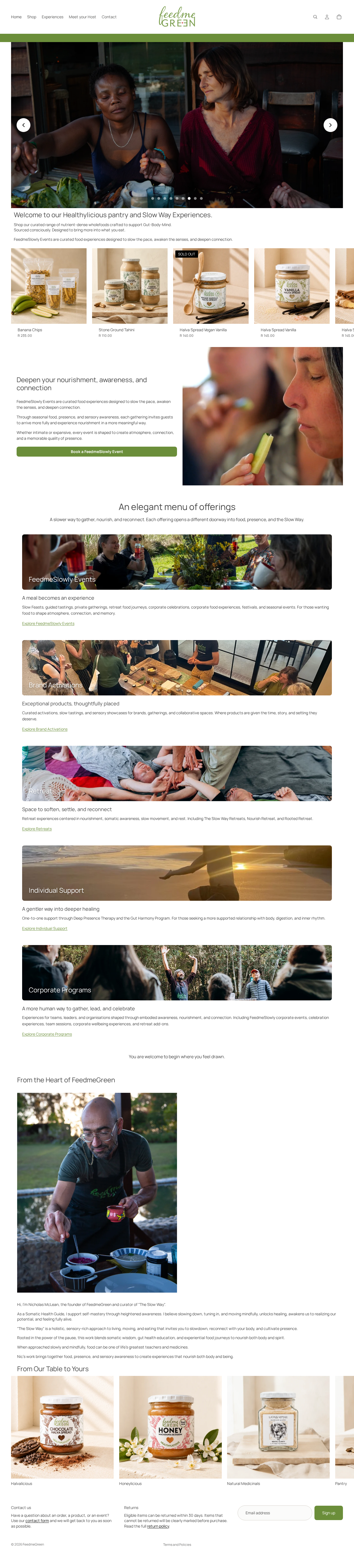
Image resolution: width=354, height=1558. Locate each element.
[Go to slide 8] (195, 198)
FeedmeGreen (33, 1544)
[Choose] (78, 315)
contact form (37, 1520)
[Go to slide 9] (201, 198)
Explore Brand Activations (44, 729)
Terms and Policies (177, 1544)
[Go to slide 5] (177, 198)
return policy (158, 1526)
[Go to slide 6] (183, 198)
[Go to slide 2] (158, 198)
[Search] (315, 17)
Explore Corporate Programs (47, 1034)
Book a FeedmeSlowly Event (97, 451)
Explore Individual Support (44, 928)
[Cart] (339, 17)
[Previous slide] (23, 125)
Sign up (328, 1512)
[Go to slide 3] (164, 198)
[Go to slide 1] (152, 198)
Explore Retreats (37, 828)
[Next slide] (330, 125)
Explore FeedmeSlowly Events (48, 623)
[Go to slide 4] (171, 198)
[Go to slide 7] (189, 198)
